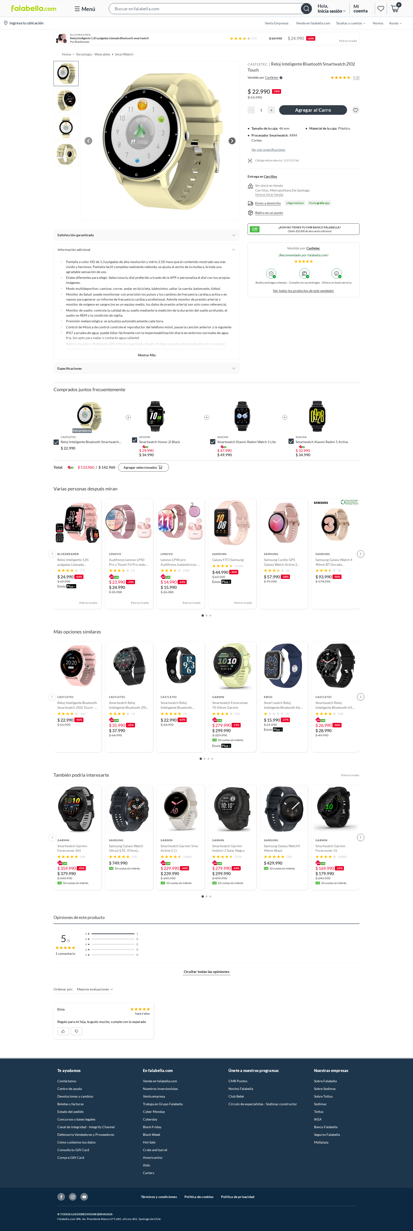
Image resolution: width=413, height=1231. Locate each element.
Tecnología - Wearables (93, 54)
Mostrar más (147, 355)
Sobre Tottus (323, 1096)
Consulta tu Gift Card (73, 1150)
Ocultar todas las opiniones (206, 971)
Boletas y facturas (70, 1104)
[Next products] (360, 553)
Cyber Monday (154, 1112)
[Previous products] (52, 553)
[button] (210, 8)
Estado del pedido (70, 1112)
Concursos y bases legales (76, 1119)
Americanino (152, 1157)
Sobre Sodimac (325, 1089)
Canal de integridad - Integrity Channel (86, 1127)
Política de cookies (199, 1197)
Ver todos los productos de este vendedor (303, 291)
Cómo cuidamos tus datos (76, 1142)
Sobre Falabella (325, 1081)
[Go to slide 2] (206, 615)
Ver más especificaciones (268, 150)
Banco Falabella (325, 1127)
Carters (148, 1173)
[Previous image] (88, 141)
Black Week (151, 1134)
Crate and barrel (155, 1150)
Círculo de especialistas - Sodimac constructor (262, 1104)
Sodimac (320, 1104)
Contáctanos (66, 1081)
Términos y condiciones (159, 1197)
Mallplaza (321, 1142)
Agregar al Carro (313, 110)
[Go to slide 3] (210, 615)
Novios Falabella (240, 1089)
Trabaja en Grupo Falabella (163, 1104)
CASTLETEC (258, 64)
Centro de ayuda (69, 1089)
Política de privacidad (237, 1197)
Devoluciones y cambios (75, 1096)
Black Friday (152, 1127)
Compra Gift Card (70, 1157)
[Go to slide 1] (202, 615)
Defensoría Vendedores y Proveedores (85, 1134)
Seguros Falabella (327, 1134)
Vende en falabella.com (160, 1081)
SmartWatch (124, 54)
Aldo (146, 1165)
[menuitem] (347, 23)
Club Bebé (236, 1096)
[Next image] (232, 141)
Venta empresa (154, 1096)
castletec (313, 248)
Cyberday (150, 1119)
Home (66, 54)
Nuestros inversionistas (160, 1089)
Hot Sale (149, 1142)
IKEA (318, 1119)
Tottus (318, 1112)
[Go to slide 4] (212, 759)
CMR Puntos (237, 1081)
